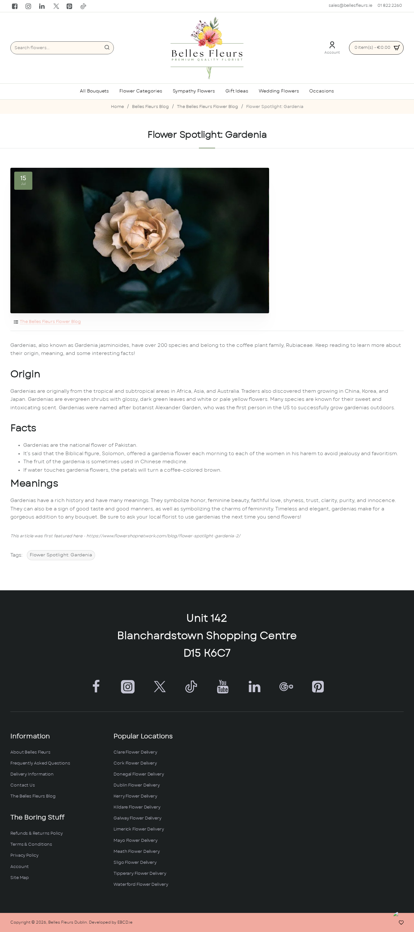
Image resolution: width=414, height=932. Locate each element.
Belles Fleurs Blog (150, 107)
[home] (117, 107)
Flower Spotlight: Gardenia (61, 555)
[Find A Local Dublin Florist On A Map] (310, 813)
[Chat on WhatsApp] (402, 920)
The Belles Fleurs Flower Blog (207, 107)
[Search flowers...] (107, 48)
